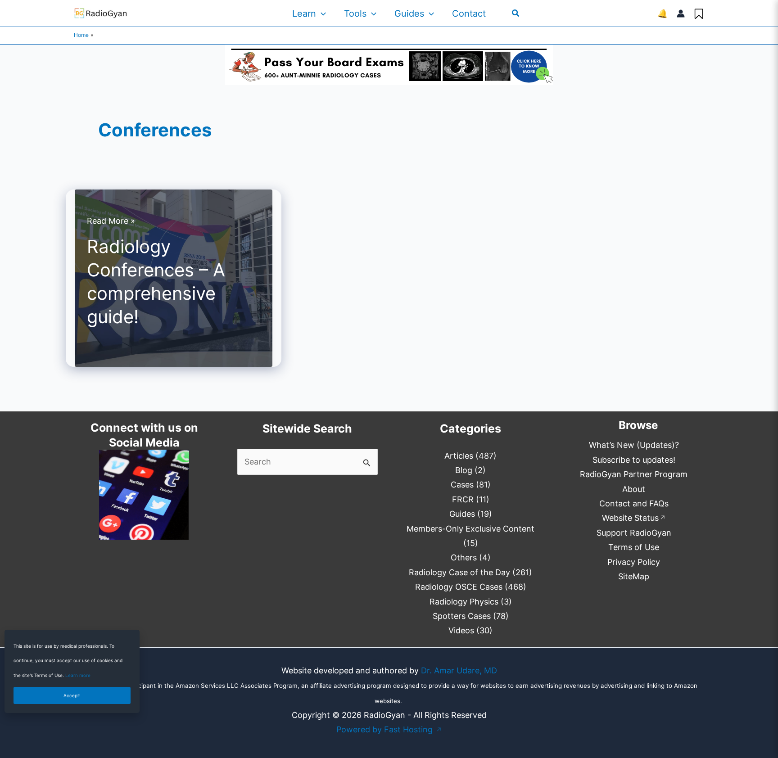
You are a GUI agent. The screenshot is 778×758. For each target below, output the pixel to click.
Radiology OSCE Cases (458, 586)
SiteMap (633, 576)
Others (464, 557)
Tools (355, 13)
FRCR (463, 499)
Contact (469, 13)
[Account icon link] (681, 13)
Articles (458, 455)
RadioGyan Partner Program (634, 474)
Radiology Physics (464, 601)
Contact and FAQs (634, 503)
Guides (409, 13)
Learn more (77, 675)
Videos (461, 630)
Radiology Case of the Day (459, 572)
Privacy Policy (633, 562)
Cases (462, 484)
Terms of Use (633, 547)
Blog (463, 470)
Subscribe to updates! (634, 460)
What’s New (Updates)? (634, 445)
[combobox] (307, 462)
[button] (321, 13)
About (633, 489)
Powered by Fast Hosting (389, 729)
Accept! (72, 695)
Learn (304, 13)
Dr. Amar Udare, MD (459, 670)
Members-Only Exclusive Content (470, 528)
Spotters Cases (462, 616)
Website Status (634, 518)
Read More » (111, 222)
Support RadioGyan (634, 532)
